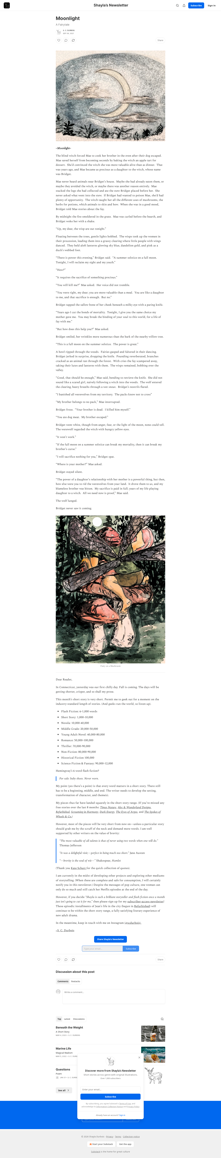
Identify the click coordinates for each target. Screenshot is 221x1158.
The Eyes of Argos (126, 812)
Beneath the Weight (69, 1027)
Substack (95, 1151)
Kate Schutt (78, 868)
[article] (110, 1033)
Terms (118, 1136)
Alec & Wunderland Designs (134, 807)
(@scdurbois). (132, 923)
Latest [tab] (67, 1019)
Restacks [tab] (75, 981)
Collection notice (131, 1136)
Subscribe (196, 5)
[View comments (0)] (66, 40)
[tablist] (69, 981)
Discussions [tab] (78, 1019)
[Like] (59, 40)
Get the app (125, 1144)
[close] (139, 1057)
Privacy (109, 1136)
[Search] (177, 5)
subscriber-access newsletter (145, 901)
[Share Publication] (184, 5)
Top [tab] (59, 1019)
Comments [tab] (63, 981)
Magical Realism (64, 1052)
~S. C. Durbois (65, 930)
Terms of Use (125, 1103)
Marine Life (63, 1048)
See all (62, 1090)
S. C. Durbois (69, 30)
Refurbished (63, 812)
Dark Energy (107, 812)
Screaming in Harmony (84, 812)
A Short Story (62, 1031)
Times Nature (108, 807)
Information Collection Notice (109, 1106)
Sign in (212, 5)
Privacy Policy (133, 1106)
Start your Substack (102, 1144)
